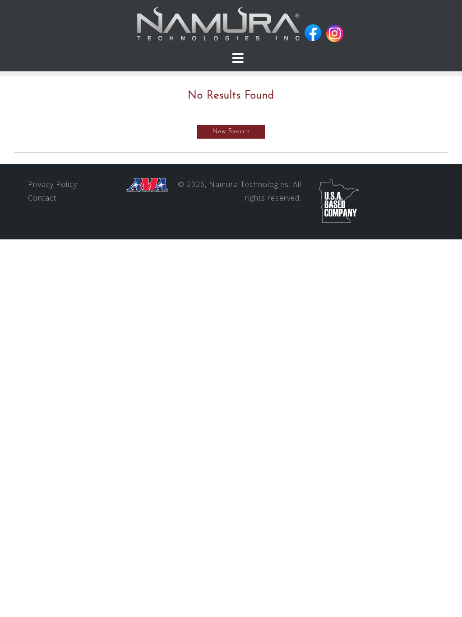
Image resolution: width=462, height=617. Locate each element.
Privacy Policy (52, 184)
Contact (42, 198)
